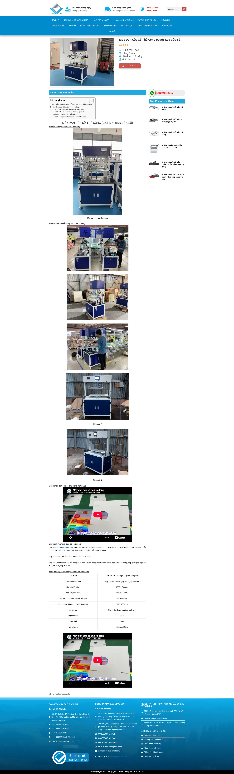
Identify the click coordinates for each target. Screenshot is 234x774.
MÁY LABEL (165, 20)
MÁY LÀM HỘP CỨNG (124, 20)
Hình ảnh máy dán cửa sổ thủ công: (65, 107)
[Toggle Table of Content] (90, 101)
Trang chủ (56, 20)
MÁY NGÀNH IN (58, 26)
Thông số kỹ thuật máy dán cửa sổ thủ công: (72, 117)
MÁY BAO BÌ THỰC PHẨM (147, 26)
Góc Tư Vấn (167, 26)
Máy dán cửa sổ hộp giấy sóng (173, 133)
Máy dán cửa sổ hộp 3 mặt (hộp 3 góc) (172, 120)
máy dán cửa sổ (66, 547)
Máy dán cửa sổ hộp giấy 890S (173, 108)
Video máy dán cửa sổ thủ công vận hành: (71, 112)
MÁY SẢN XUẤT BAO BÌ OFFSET (76, 20)
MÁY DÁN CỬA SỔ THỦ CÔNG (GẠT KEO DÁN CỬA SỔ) (72, 104)
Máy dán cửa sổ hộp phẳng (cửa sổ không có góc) (173, 164)
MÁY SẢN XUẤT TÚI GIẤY (146, 20)
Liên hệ (112, 31)
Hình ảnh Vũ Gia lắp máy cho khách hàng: (71, 109)
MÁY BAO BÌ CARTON (102, 20)
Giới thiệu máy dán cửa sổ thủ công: (65, 114)
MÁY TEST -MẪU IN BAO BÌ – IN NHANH (84, 26)
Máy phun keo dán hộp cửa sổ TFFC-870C (172, 146)
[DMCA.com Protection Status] (71, 746)
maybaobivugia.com (119, 756)
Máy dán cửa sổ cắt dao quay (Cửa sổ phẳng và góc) (173, 176)
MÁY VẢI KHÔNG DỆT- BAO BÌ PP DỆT (118, 26)
